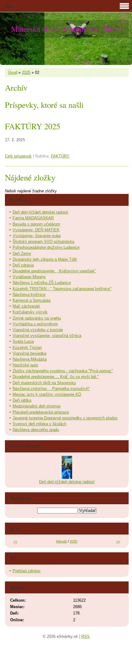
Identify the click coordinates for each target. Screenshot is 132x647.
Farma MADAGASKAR (33, 218)
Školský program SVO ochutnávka (43, 241)
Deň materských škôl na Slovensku (44, 382)
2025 (26, 72)
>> (118, 541)
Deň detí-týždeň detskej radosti (40, 212)
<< (15, 541)
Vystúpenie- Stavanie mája (36, 235)
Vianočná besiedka (29, 353)
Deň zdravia (23, 265)
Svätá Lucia (23, 341)
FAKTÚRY (60, 156)
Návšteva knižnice (29, 294)
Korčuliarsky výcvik (30, 312)
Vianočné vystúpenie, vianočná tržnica (47, 335)
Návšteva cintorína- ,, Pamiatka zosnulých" (51, 388)
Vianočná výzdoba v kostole (38, 329)
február (61, 541)
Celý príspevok (18, 156)
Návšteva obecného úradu (36, 429)
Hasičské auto (25, 365)
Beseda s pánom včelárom (36, 224)
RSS (85, 636)
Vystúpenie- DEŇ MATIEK (36, 230)
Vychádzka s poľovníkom (35, 324)
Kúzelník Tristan (27, 347)
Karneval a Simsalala (31, 300)
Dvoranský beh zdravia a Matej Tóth (45, 259)
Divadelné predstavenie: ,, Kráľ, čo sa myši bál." (56, 376)
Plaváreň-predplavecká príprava (41, 412)
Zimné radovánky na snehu (37, 318)
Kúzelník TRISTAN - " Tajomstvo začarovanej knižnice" (62, 288)
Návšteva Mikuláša (30, 359)
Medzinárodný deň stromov (37, 406)
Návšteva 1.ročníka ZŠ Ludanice (42, 282)
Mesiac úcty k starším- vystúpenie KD (47, 394)
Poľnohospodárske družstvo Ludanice (46, 247)
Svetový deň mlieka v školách (39, 424)
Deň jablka (22, 400)
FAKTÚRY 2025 (32, 126)
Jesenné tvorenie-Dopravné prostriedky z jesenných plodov (65, 418)
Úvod (12, 72)
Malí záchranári (26, 306)
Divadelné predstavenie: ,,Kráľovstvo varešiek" (54, 271)
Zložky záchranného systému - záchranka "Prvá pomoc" (63, 371)
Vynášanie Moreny (29, 276)
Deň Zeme (22, 253)
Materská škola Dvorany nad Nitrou (67, 29)
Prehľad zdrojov (27, 571)
